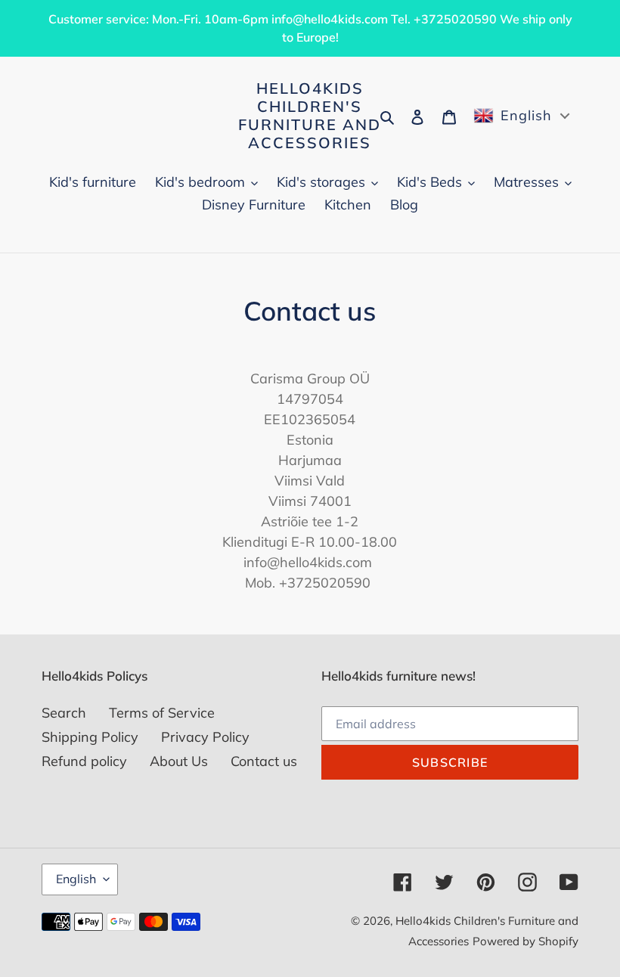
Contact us (264, 761)
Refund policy (84, 761)
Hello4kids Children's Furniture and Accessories (309, 115)
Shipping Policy (90, 737)
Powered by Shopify (525, 941)
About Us (179, 761)
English (76, 878)
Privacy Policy (205, 737)
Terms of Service (162, 712)
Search (64, 712)
